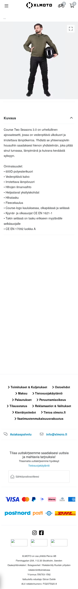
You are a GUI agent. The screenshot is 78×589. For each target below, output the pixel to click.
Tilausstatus (18, 406)
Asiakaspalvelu (21, 434)
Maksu (22, 393)
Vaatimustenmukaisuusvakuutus (39, 418)
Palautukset (23, 400)
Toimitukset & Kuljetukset (28, 387)
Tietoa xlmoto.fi (54, 412)
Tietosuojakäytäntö (48, 393)
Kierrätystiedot (25, 412)
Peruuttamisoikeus (52, 400)
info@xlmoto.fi (56, 434)
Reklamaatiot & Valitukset (52, 406)
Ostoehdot (62, 387)
